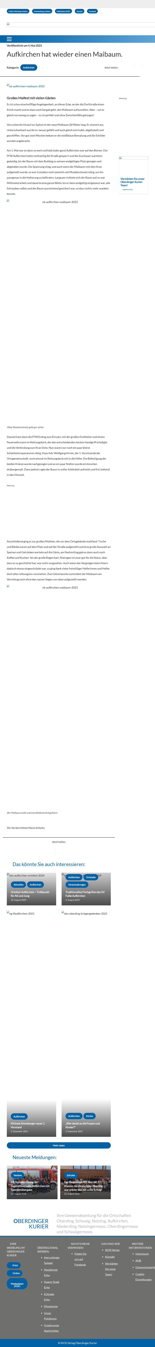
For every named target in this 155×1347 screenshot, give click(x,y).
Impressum (142, 1253)
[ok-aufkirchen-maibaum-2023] (59, 312)
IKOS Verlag (112, 1250)
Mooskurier (51, 1306)
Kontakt (110, 1256)
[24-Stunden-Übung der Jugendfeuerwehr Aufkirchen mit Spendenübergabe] (32, 1182)
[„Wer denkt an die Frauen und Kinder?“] (86, 1024)
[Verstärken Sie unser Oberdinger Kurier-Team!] (133, 175)
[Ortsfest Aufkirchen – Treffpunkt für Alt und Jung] (31, 889)
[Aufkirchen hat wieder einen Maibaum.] (26, 86)
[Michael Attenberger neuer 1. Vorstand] (31, 1024)
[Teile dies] (139, 64)
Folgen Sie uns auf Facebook (80, 1259)
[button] (9, 39)
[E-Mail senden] (130, 64)
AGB (138, 1260)
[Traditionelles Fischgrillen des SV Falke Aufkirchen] (86, 889)
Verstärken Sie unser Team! (111, 1269)
